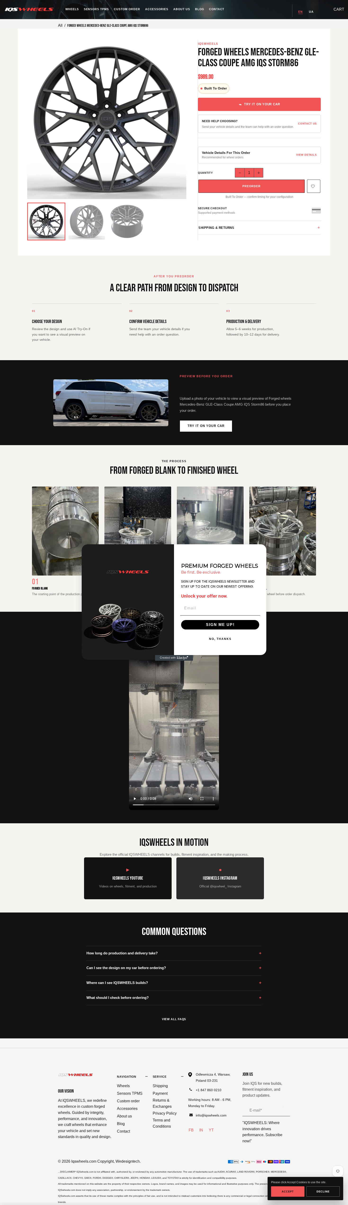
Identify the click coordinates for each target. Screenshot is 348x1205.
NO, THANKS (220, 639)
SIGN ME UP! (220, 625)
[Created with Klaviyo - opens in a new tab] (174, 658)
